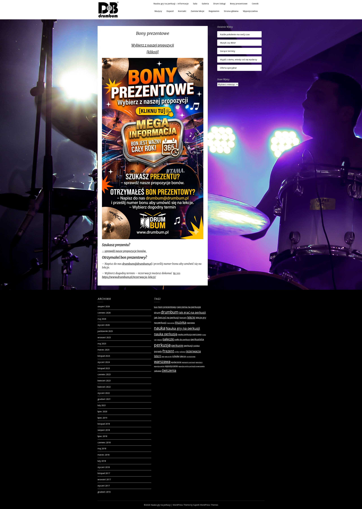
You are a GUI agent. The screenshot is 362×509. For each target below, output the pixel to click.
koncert (183, 317)
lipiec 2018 (102, 436)
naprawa (191, 322)
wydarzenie (176, 362)
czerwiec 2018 (104, 442)
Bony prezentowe (238, 3)
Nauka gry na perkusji (183, 328)
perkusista (197, 339)
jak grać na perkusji (192, 312)
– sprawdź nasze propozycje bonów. (124, 251)
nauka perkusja (165, 334)
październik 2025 (105, 331)
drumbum (169, 312)
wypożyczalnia (159, 366)
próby (176, 352)
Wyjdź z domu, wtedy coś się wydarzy (238, 59)
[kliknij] (152, 52)
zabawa (157, 371)
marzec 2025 (103, 349)
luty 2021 (102, 405)
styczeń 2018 (104, 467)
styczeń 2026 (104, 325)
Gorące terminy (227, 51)
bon (156, 307)
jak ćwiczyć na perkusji (166, 317)
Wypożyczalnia (250, 11)
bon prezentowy (167, 307)
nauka (159, 328)
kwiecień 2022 (104, 386)
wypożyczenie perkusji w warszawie (191, 366)
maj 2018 (102, 448)
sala (163, 357)
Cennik (255, 3)
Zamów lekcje (197, 11)
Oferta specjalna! (228, 67)
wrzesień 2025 (104, 337)
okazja (159, 340)
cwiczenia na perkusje (189, 307)
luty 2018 (102, 461)
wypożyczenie (171, 366)
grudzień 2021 (104, 399)
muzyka (180, 322)
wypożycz (199, 362)
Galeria (205, 3)
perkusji (188, 345)
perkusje (177, 345)
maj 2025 (102, 343)
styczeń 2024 (104, 362)
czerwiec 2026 (104, 312)
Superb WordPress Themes (205, 504)
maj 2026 (102, 319)
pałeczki (168, 339)
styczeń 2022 (104, 393)
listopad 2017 (104, 473)
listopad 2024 (104, 356)
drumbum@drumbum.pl (137, 263)
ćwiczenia (169, 370)
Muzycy (158, 11)
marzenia (170, 323)
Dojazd (170, 11)
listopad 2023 (104, 368)
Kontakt (182, 11)
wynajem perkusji (188, 362)
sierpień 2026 (104, 306)
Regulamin (214, 11)
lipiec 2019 (102, 417)
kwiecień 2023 (104, 380)
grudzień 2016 (104, 492)
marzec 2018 (103, 454)
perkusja (162, 345)
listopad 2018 (104, 423)
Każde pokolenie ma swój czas (235, 34)
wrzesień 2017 (104, 479)
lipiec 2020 (102, 411)
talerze (183, 356)
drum (157, 312)
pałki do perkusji (182, 339)
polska (196, 345)
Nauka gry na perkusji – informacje (171, 3)
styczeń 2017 (104, 485)
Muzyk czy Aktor (228, 42)
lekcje (191, 317)
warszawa (162, 361)
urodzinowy (191, 357)
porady (158, 351)
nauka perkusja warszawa (190, 334)
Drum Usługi (219, 3)
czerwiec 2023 (104, 374)
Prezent (168, 351)
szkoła (175, 356)
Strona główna (231, 11)
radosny (182, 352)
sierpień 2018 (104, 430)
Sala (195, 3)
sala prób (168, 357)
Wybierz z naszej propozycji (152, 45)
